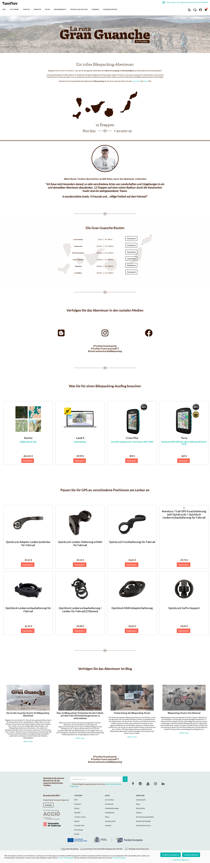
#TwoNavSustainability (145, 817)
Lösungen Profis (110, 9)
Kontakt (48, 805)
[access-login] (200, 10)
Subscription (187, 2)
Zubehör (37, 9)
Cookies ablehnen (191, 855)
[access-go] (195, 10)
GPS (4, 9)
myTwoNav (109, 800)
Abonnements (60, 9)
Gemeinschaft (110, 821)
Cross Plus (136, 81)
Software (14, 9)
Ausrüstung (78, 830)
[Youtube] (148, 784)
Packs (47, 9)
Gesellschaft (140, 800)
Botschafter (140, 808)
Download (131, 238)
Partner (139, 812)
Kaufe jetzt (27, 461)
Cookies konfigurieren (180, 860)
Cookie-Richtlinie (119, 858)
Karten (26, 9)
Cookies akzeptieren (170, 855)
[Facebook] (133, 784)
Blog (138, 804)
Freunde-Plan (79, 825)
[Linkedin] (163, 784)
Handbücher (109, 812)
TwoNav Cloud (80, 817)
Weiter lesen (28, 741)
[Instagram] (155, 784)
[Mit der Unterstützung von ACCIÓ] (52, 819)
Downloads (109, 804)
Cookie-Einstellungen (66, 858)
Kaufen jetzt (28, 565)
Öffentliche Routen (79, 9)
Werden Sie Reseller (143, 821)
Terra (146, 81)
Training (95, 9)
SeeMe (76, 821)
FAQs (107, 817)
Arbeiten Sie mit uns (143, 825)
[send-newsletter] (125, 779)
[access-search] (189, 10)
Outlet (76, 834)
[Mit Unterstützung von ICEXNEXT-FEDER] (105, 839)
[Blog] (140, 784)
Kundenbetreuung (111, 808)
